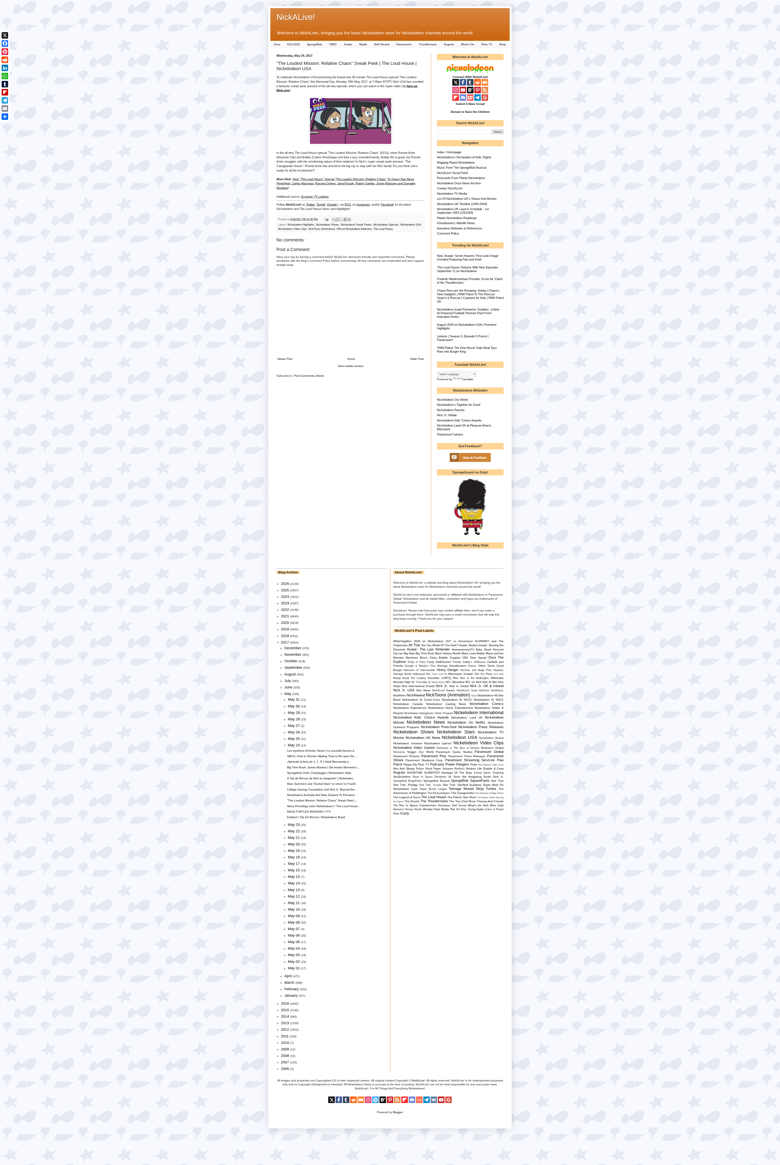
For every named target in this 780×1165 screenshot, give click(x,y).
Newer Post (284, 358)
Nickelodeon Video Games (414, 748)
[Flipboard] (5, 92)
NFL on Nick (473, 682)
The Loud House (383, 229)
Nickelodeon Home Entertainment (450, 707)
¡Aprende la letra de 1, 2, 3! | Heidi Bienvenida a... (319, 761)
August (290, 674)
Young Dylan (476, 809)
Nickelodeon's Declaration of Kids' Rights (464, 157)
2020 (285, 623)
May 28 (294, 719)
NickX (474, 695)
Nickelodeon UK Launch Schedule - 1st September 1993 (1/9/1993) (463, 210)
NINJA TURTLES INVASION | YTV (309, 811)
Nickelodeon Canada (408, 704)
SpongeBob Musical (436, 780)
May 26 (294, 732)
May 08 (294, 922)
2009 (285, 1049)
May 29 (294, 713)
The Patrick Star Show (461, 797)
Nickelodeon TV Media (452, 193)
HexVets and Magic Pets (476, 670)
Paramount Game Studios (454, 752)
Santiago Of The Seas (456, 772)
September (293, 668)
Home (351, 358)
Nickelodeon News (426, 722)
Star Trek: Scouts (430, 785)
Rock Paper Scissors (439, 768)
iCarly (404, 813)
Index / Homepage (449, 152)
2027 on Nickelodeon (459, 641)
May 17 (294, 864)
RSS (347, 204)
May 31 (294, 699)
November (293, 655)
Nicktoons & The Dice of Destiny (458, 748)
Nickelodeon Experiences (410, 707)
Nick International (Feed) (418, 686)
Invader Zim (471, 673)
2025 (285, 590)
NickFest (484, 690)
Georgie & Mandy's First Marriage (426, 665)
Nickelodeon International (479, 712)
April (288, 976)
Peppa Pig (410, 764)
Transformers (427, 805)
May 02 (294, 962)
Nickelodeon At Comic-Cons (421, 699)
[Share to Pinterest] (349, 219)
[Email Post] (326, 219)
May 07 (294, 929)
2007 (285, 1062)
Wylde (363, 44)
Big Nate (409, 653)
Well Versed (381, 44)
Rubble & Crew (493, 768)
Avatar (348, 44)
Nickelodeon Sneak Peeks (356, 224)
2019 (285, 629)
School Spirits (482, 772)
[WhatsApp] (5, 76)
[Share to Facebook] (345, 219)
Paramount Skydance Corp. (424, 760)
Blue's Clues (428, 657)
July (288, 681)
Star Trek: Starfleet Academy (462, 784)
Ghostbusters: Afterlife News (456, 223)
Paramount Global (489, 752)
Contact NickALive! (450, 188)
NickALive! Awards (443, 690)
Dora (277, 44)
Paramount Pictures (406, 756)
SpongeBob (314, 44)
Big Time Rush (425, 653)
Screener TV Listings (315, 196)
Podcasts (437, 764)
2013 (285, 1023)
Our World (426, 752)
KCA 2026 (293, 44)
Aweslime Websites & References (459, 228)
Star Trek (497, 780)
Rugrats (449, 44)
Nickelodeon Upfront (437, 743)
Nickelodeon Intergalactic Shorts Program (428, 713)
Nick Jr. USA (404, 690)
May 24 (294, 745)
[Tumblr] (5, 84)
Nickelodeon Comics (487, 704)
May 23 (294, 825)
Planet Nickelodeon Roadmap (456, 218)
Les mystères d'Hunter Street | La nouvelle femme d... (321, 750)
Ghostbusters (457, 665)
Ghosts (472, 665)
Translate (467, 379)
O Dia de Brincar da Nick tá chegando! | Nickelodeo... (321, 778)
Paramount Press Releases (466, 756)
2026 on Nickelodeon (429, 641)
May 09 (294, 916)
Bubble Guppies (449, 657)
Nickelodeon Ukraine (491, 738)
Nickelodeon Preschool (439, 727)
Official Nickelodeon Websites (354, 229)
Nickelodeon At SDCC (489, 699)
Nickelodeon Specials (386, 224)
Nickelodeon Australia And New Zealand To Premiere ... (322, 795)
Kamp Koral (401, 678)
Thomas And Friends (490, 801)
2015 (285, 1010)
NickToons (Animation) (321, 229)
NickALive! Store (467, 690)
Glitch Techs (486, 665)
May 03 (294, 955)
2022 (285, 610)
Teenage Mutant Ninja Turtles (472, 789)
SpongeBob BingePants (407, 781)
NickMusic (497, 690)
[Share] (5, 117)
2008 (285, 1056)
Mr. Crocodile (419, 682)
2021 (285, 616)
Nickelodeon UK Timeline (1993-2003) (462, 204)
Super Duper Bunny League (429, 789)
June (288, 687)
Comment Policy (448, 233)
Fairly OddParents (439, 661)
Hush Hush (438, 674)
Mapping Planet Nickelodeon (456, 162)
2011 (285, 1036)
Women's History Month (407, 809)
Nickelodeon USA (410, 224)
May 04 (294, 948)
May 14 (294, 883)
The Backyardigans (438, 793)
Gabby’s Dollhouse (474, 662)
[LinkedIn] (5, 68)
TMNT (333, 44)
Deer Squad (478, 657)
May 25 (294, 739)
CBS (465, 657)
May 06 (294, 935)
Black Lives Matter (473, 653)
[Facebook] (5, 43)
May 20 (294, 844)
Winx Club (497, 805)
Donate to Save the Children (470, 111)
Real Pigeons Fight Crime (491, 764)
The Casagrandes (462, 793)
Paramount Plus (433, 756)
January (291, 995)
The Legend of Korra (406, 797)
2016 (285, 1003)
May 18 (294, 857)
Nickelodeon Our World (452, 399)
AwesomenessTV (463, 649)
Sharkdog (498, 772)
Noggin (411, 752)
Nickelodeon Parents (451, 410)
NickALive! (295, 17)
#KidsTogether (402, 641)
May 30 (294, 706)
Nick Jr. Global (446, 415)
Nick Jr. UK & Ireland (487, 686)
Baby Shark (483, 649)
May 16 (294, 870)
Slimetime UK (443, 776)
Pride (473, 764)
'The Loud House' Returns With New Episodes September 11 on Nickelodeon (467, 269)
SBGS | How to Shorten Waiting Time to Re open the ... (322, 756)
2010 (285, 1043)
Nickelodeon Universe (407, 743)
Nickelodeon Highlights (300, 224)
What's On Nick (478, 805)
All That (414, 645)
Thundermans (428, 44)
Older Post (417, 358)
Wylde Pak (448, 809)
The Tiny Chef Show (462, 801)
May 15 (294, 877)
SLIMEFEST (432, 772)
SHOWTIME (414, 772)
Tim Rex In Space (405, 805)
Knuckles (433, 678)
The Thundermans (434, 801)
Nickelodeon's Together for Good (458, 404)
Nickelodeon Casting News (446, 704)
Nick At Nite (489, 682)
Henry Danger (448, 670)
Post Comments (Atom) (309, 375)
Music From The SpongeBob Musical (461, 167)
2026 (285, 584)
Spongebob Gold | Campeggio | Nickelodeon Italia (319, 772)
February (292, 989)
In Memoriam (453, 673)
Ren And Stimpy (404, 768)
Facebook (387, 204)
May (288, 694)
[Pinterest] (5, 52)
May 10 (294, 909)
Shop (502, 44)
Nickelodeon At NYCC (457, 699)
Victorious (444, 805)
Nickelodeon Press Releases (481, 727)
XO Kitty (461, 809)
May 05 (294, 942)
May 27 (294, 726)
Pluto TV (486, 44)
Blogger (398, 1112)
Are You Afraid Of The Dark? (439, 645)
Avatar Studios (468, 645)
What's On (467, 44)
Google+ (332, 204)
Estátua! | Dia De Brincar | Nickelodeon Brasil (316, 817)
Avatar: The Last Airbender (428, 649)
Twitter (310, 204)
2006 (285, 1069)
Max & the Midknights (474, 678)
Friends (457, 662)
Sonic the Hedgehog (467, 776)
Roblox (420, 768)
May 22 (294, 831)
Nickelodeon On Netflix (466, 722)
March (290, 982)
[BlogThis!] (338, 219)
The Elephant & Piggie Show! (489, 793)
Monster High (402, 682)
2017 (285, 642)
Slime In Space (422, 776)
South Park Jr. (493, 776)
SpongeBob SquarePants (470, 781)
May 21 (294, 838)
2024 (285, 597)
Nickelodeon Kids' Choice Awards (459, 420)
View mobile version (350, 366)
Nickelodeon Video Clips (292, 229)
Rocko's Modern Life (468, 768)
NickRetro (399, 695)
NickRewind (416, 695)
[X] (5, 35)
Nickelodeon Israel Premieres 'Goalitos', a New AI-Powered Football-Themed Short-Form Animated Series (468, 313)
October (291, 661)
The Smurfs (412, 801)
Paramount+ (404, 44)
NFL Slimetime (455, 682)
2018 (285, 636)
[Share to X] (341, 219)
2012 (285, 1029)
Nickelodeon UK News (423, 738)
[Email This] (334, 219)
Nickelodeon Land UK (466, 717)
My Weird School (436, 682)
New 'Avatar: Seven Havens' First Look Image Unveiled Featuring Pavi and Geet (467, 257)
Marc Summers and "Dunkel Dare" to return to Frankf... (322, 783)
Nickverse (399, 752)
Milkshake (497, 678)
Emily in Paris (417, 662)
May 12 (294, 896)
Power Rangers (457, 764)
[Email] (5, 108)
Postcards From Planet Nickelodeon (461, 178)
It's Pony (486, 673)
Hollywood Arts (422, 674)
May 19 (294, 851)
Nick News (423, 690)
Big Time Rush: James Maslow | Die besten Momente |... (323, 767)
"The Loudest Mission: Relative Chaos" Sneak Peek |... (322, 800)
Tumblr (320, 204)
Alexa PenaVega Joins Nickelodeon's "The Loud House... (323, 806)
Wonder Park (431, 809)
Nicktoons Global (492, 747)
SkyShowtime (402, 776)
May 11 (294, 903)
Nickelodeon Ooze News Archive (459, 183)
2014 (285, 1016)
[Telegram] (5, 100)
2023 (285, 603)
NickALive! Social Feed (452, 173)
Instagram (363, 204)
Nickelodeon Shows (327, 224)
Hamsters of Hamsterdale (419, 670)
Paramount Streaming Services (470, 760)
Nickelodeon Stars (456, 731)
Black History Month (448, 653)
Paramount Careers (450, 434)
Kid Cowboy (418, 678)
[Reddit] (5, 60)
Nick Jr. (442, 686)
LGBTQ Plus (449, 678)
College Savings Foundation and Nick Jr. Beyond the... (322, 789)
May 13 (294, 890)
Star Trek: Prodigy (405, 784)
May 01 (294, 968)
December (293, 648)
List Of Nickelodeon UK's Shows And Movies (467, 198)
